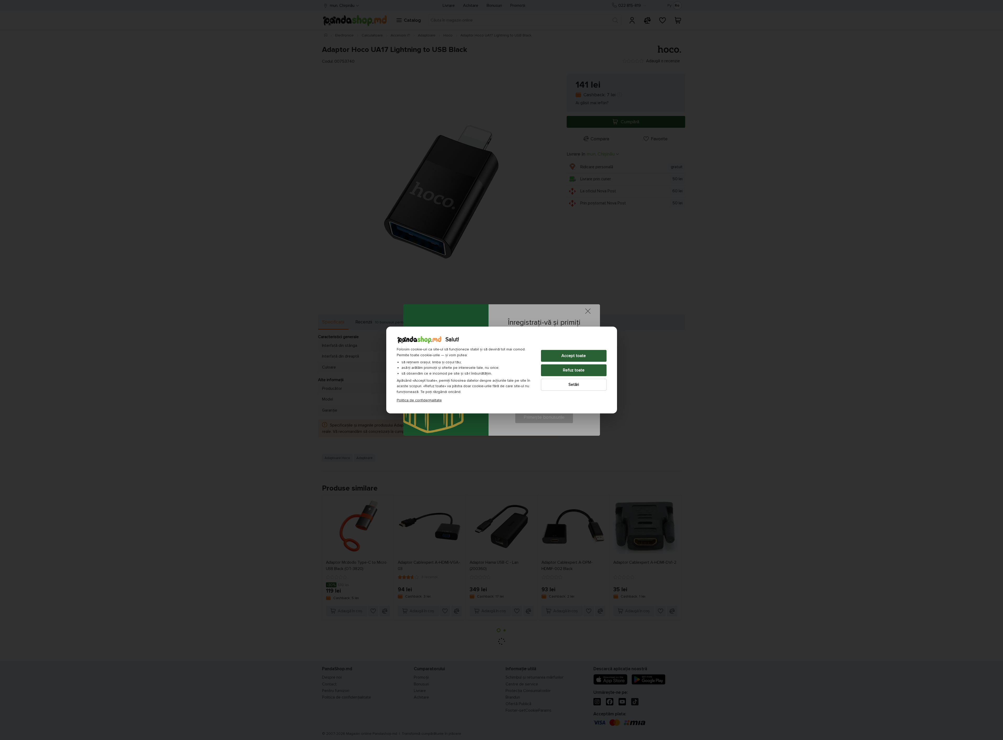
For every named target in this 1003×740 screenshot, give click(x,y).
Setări (573, 384)
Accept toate (573, 355)
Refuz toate (573, 370)
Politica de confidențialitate (419, 400)
